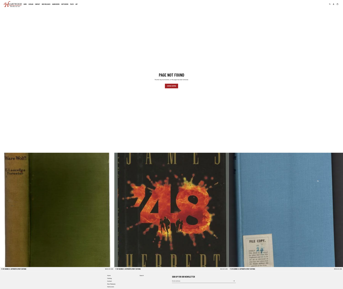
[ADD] (111, 264)
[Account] (333, 4)
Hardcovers (110, 286)
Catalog (109, 278)
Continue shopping (171, 86)
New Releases (111, 284)
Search (142, 275)
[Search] (330, 4)
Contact (109, 281)
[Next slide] (340, 210)
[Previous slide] (231, 210)
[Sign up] (234, 281)
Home (109, 275)
